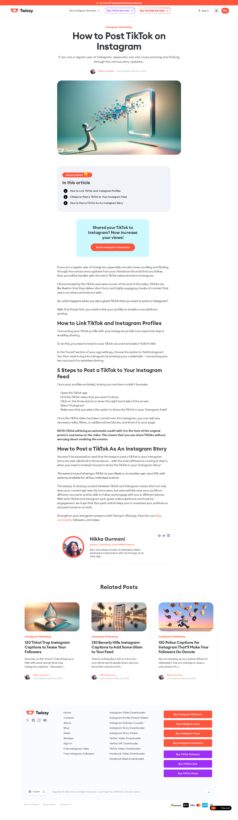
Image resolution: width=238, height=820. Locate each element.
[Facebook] (33, 720)
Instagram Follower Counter (126, 722)
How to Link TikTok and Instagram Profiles (95, 190)
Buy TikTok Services (118, 10)
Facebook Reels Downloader (126, 758)
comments (64, 520)
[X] (27, 720)
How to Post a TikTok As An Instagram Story (96, 203)
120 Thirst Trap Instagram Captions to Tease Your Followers (47, 647)
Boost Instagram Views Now (113, 247)
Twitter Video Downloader (125, 738)
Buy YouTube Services (152, 10)
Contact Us (65, 804)
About (67, 722)
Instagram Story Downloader (127, 727)
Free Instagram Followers (79, 753)
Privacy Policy (49, 804)
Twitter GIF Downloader (123, 743)
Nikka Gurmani (106, 71)
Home (67, 712)
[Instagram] (39, 720)
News (67, 733)
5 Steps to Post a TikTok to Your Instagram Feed (98, 196)
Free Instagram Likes (76, 748)
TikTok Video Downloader (125, 748)
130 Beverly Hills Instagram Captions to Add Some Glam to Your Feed (116, 647)
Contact (69, 717)
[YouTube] (45, 720)
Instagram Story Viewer (123, 733)
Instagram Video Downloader (127, 712)
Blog (66, 727)
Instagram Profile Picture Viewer (128, 717)
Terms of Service (31, 804)
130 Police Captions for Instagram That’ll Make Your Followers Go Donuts (184, 647)
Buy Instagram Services (83, 10)
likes (158, 516)
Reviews (68, 738)
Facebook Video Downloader (127, 753)
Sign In (68, 743)
